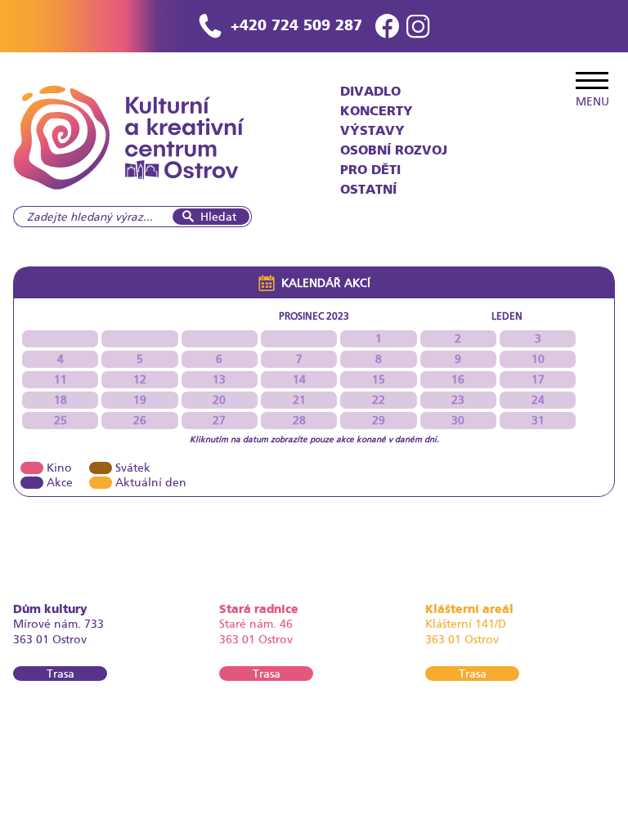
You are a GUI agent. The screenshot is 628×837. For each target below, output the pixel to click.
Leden (507, 316)
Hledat (218, 216)
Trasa (60, 673)
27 (219, 420)
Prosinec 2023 (314, 316)
